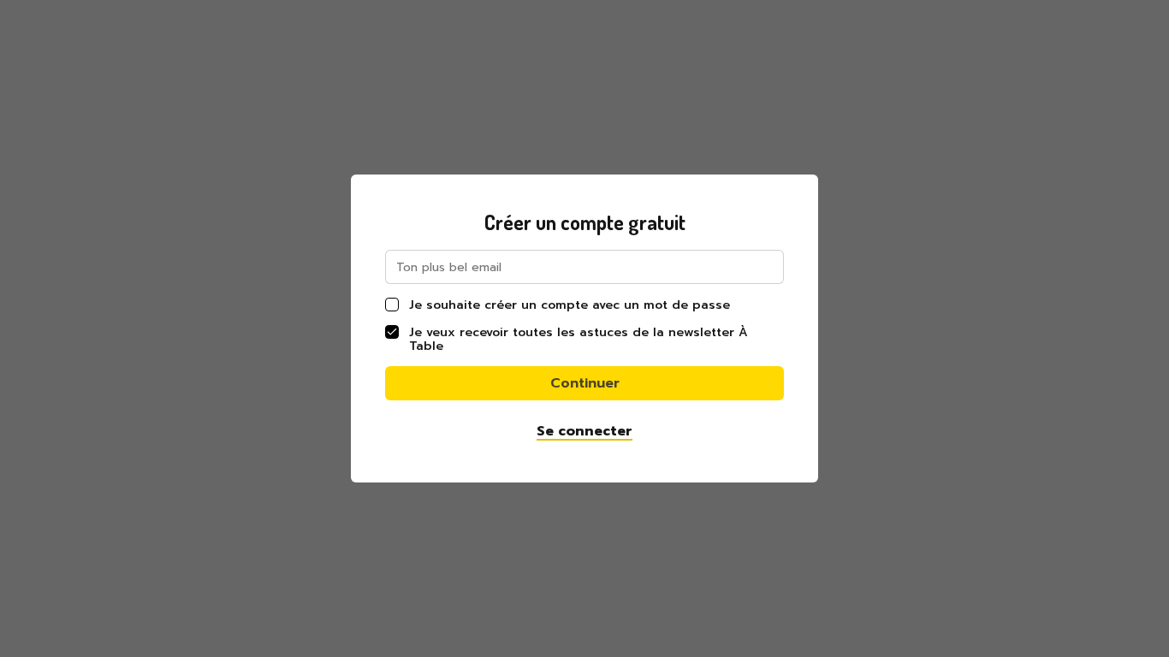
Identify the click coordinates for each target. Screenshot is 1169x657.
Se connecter (584, 431)
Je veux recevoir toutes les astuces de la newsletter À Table (578, 339)
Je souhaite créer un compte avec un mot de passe (569, 305)
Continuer (585, 383)
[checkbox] (392, 304)
